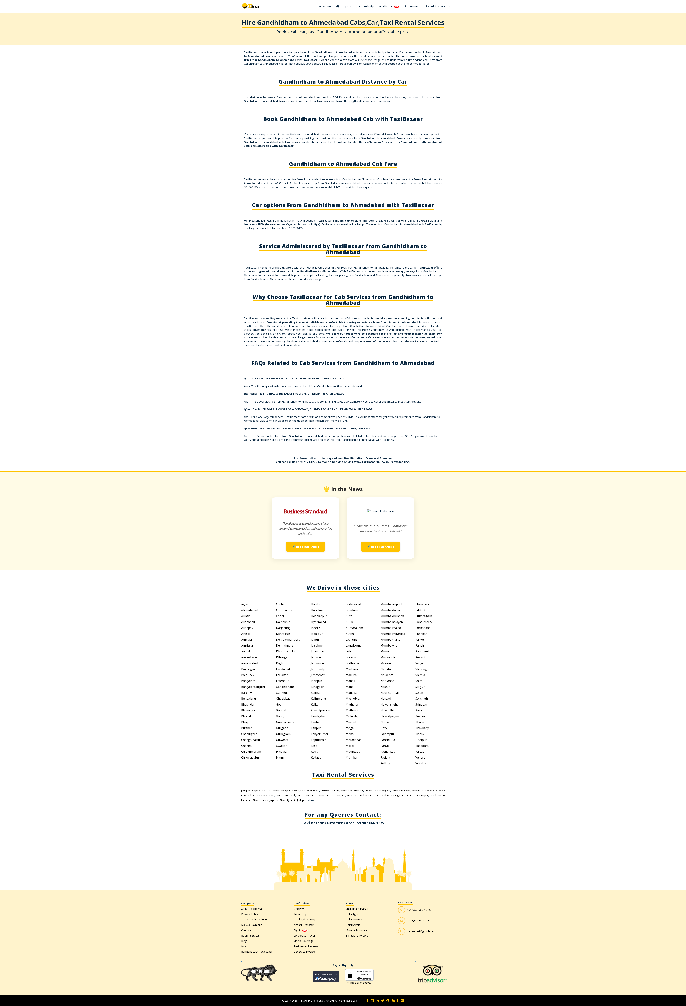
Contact (413, 6)
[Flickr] (402, 1000)
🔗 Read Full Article (305, 547)
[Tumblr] (398, 1000)
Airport (345, 6)
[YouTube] (393, 1000)
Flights (387, 6)
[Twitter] (382, 1000)
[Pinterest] (387, 1000)
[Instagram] (372, 1000)
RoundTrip (366, 6)
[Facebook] (367, 1000)
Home (326, 6)
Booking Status (439, 6)
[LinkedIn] (377, 1000)
